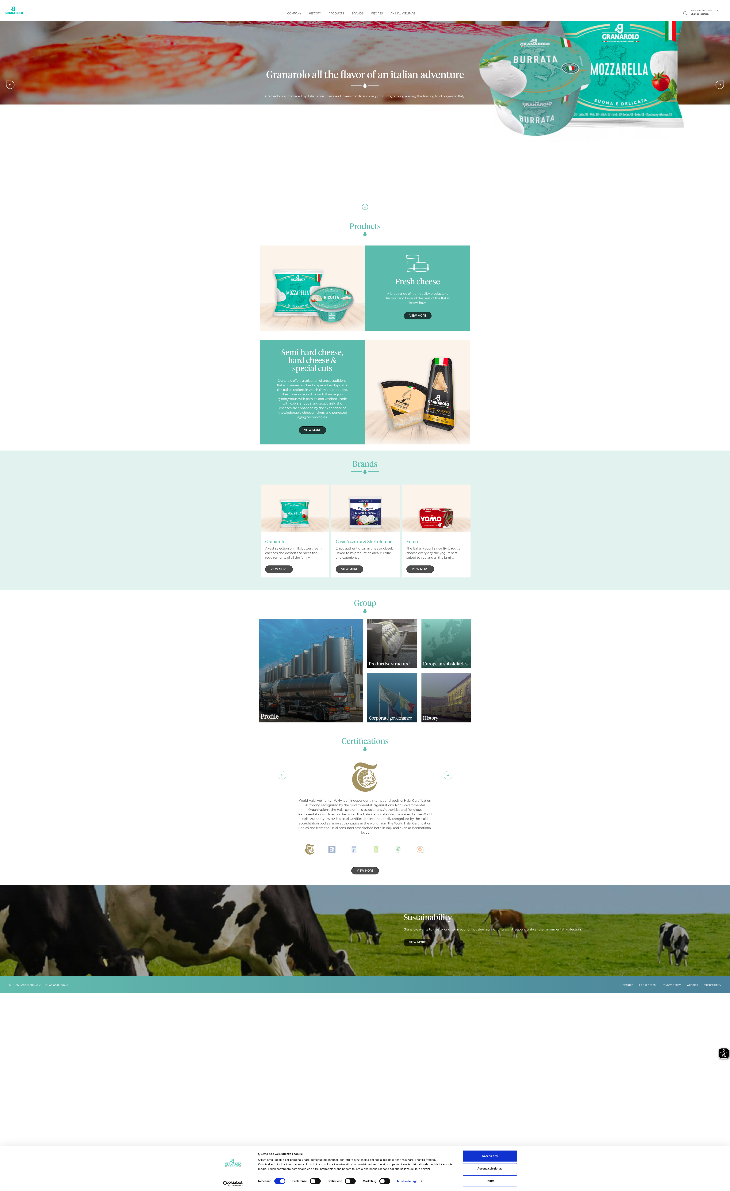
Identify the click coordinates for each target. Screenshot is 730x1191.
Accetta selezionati (489, 1168)
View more (417, 315)
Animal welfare (402, 13)
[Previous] (10, 85)
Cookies (692, 985)
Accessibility (712, 985)
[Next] (720, 85)
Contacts (626, 985)
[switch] (315, 1181)
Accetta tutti (490, 1156)
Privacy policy (671, 985)
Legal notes (647, 985)
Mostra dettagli (407, 1181)
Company (294, 13)
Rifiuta (490, 1180)
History (315, 13)
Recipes (377, 13)
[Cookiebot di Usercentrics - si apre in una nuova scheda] (233, 1183)
